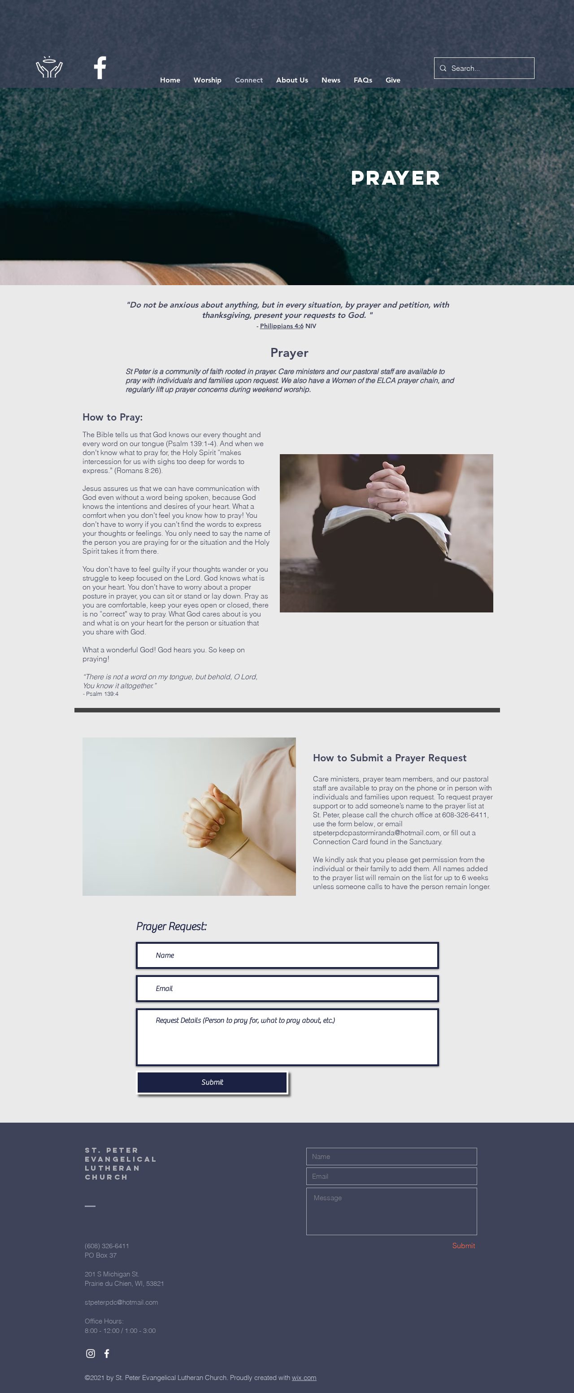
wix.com (304, 1377)
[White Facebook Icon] (100, 67)
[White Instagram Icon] (90, 1353)
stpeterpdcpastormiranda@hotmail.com (376, 832)
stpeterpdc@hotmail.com (121, 1302)
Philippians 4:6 (282, 326)
